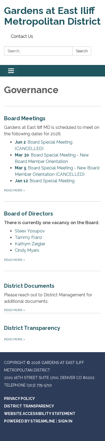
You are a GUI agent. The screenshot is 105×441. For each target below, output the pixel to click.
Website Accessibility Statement (39, 413)
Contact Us (22, 36)
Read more (14, 190)
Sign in (65, 421)
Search (82, 51)
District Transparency (29, 406)
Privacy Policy (19, 398)
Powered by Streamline (29, 421)
